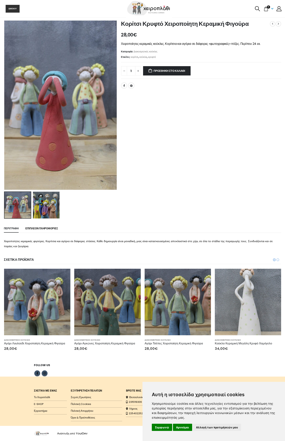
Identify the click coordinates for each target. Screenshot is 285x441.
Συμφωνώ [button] (162, 427)
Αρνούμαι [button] (182, 427)
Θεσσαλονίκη (136, 397)
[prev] (272, 24)
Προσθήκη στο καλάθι (169, 71)
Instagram (45, 373)
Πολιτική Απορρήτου (82, 411)
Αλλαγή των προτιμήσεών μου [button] (217, 427)
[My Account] (279, 8)
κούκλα (143, 57)
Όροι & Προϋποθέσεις (83, 417)
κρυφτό (152, 57)
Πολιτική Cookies (81, 404)
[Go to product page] (37, 302)
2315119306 (135, 402)
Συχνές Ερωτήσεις (81, 397)
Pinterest (131, 85)
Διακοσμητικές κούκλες (145, 51)
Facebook (124, 85)
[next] (278, 24)
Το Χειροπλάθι (42, 397)
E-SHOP (39, 404)
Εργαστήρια (40, 411)
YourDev (81, 433)
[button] (258, 8)
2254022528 (136, 413)
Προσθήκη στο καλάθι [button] (63, 275)
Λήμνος (132, 409)
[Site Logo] (41, 433)
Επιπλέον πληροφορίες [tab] (41, 228)
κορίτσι (134, 57)
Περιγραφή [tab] (11, 228)
